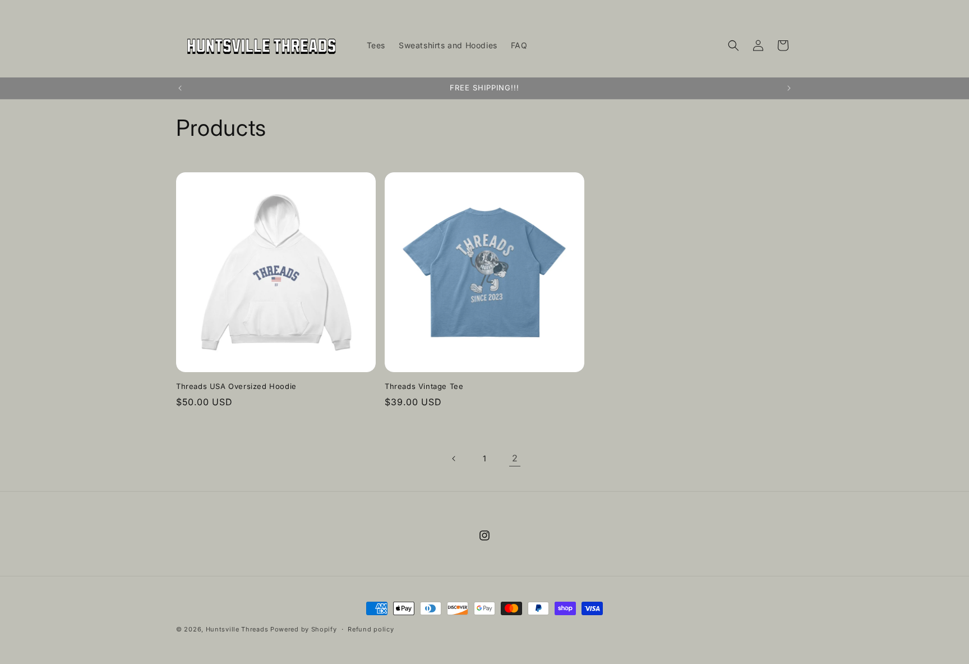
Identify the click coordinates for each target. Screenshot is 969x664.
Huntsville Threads (237, 629)
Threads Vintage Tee (424, 386)
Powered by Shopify (303, 629)
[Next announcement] (789, 88)
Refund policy (371, 629)
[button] (733, 45)
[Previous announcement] (180, 88)
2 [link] (515, 458)
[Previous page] (454, 458)
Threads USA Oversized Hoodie (236, 386)
